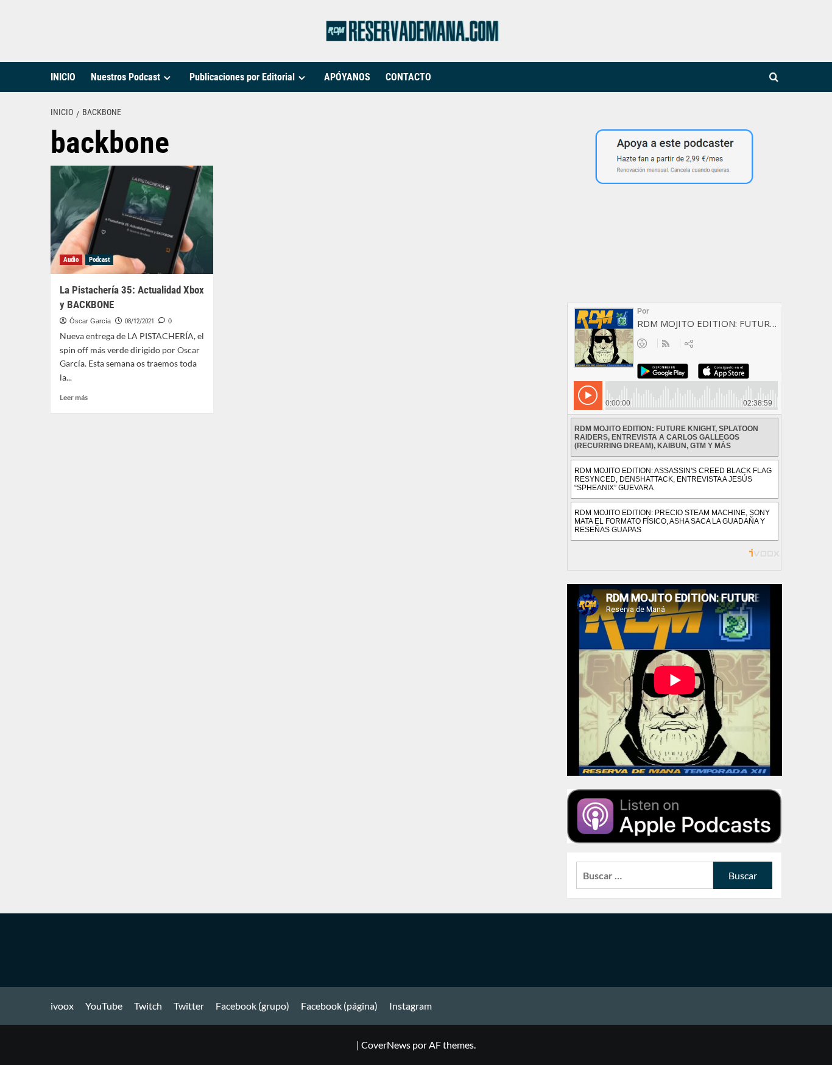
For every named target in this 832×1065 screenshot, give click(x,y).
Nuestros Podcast (125, 77)
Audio (71, 260)
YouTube (103, 1005)
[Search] (773, 77)
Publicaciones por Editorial (242, 77)
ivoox (62, 1005)
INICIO (63, 77)
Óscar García (90, 321)
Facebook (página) (339, 1005)
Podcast (99, 260)
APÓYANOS (347, 77)
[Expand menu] (167, 77)
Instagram (410, 1005)
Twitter (189, 1005)
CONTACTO (408, 77)
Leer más (74, 397)
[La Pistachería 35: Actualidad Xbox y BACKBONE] (132, 220)
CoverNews (386, 1044)
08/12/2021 (139, 321)
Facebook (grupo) (252, 1005)
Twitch (148, 1005)
